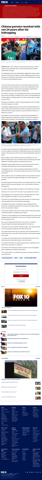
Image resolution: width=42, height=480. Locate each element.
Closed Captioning (36, 430)
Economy (24, 410)
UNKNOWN (14, 444)
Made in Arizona (4, 438)
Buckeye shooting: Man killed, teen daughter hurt (17, 338)
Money (24, 407)
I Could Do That (14, 440)
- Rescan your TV (36, 440)
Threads (23, 457)
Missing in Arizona (4, 439)
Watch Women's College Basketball (36, 463)
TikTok (23, 452)
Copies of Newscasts (36, 433)
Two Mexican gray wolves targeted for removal (9, 382)
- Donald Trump (35, 416)
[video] (21, 369)
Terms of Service (22, 281)
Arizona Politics (35, 412)
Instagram (24, 453)
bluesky (36, 472)
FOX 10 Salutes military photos (14, 456)
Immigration (3, 414)
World (16, 257)
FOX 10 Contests (15, 450)
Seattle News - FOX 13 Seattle (25, 435)
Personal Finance (25, 414)
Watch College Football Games (35, 454)
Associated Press (4, 36)
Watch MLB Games (36, 455)
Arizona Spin (3, 429)
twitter (28, 472)
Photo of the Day (15, 460)
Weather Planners (15, 414)
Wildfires (13, 413)
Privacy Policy (22, 280)
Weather (14, 407)
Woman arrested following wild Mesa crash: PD (17, 342)
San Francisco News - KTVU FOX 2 (26, 432)
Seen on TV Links (4, 421)
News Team (35, 437)
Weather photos (15, 461)
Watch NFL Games (36, 452)
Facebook (24, 454)
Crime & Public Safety (5, 411)
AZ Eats (13, 432)
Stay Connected (16, 449)
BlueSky (23, 458)
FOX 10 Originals (14, 428)
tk (34, 472)
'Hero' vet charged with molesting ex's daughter (17, 347)
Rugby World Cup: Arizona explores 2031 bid (9, 387)
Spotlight (2, 444)
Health (2, 413)
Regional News (26, 428)
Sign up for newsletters (14, 454)
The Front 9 (14, 437)
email (38, 472)
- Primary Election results (36, 411)
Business (23, 409)
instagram (30, 472)
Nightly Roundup (4, 418)
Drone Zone (3, 435)
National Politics (36, 415)
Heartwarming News (11, 36)
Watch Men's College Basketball (36, 461)
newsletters (40, 472)
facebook (26, 472)
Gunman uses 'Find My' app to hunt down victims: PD (18, 351)
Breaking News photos (14, 458)
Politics (34, 407)
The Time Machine (15, 442)
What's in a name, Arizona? (15, 446)
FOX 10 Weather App (5, 459)
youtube (32, 472)
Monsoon (13, 410)
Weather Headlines (15, 411)
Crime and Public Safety (30, 257)
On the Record (14, 441)
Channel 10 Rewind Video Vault (4, 433)
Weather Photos (15, 418)
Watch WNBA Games (36, 465)
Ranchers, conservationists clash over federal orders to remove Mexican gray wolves (22, 320)
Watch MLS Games (36, 466)
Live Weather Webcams (3, 454)
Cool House (3, 434)
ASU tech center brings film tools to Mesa (8, 396)
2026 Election (35, 409)
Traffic (2, 423)
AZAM (2, 410)
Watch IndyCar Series (36, 459)
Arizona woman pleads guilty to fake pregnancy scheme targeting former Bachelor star (23, 310)
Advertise (34, 429)
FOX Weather (14, 421)
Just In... (3, 286)
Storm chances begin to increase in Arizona (8, 391)
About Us (35, 428)
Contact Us (35, 432)
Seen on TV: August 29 (6, 307)
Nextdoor (24, 459)
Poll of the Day (4, 419)
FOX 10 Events (14, 452)
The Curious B (14, 434)
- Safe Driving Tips (4, 425)
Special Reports (4, 443)
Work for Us (35, 441)
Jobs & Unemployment (25, 412)
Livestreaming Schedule (3, 456)
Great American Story (15, 438)
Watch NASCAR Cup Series (36, 457)
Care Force (3, 430)
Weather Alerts (14, 415)
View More (37, 286)
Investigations (3, 437)
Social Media (25, 449)
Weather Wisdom (15, 419)
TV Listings (35, 438)
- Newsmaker (35, 414)
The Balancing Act (15, 433)
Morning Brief (3, 417)
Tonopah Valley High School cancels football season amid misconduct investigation (22, 315)
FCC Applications (36, 434)
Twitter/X (24, 455)
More (26, 2)
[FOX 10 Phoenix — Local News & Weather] (5, 2)
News (21, 257)
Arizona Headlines (4, 409)
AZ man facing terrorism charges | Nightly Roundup (17, 325)
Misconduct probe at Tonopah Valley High (11, 379)
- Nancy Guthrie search (4, 441)
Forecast (13, 409)
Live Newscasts (4, 452)
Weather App (14, 417)
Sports (2, 422)
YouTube (23, 450)
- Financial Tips (25, 415)
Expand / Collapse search (40, 2)
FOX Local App (4, 457)
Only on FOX (4, 428)
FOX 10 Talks (14, 436)
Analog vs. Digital (15, 430)
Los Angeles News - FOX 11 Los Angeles (25, 430)
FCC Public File (35, 436)
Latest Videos (4, 358)
